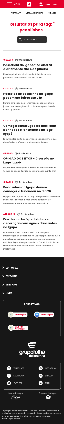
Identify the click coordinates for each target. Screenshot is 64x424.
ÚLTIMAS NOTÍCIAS (34, 13)
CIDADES (52, 13)
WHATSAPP (16, 13)
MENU (17, 4)
